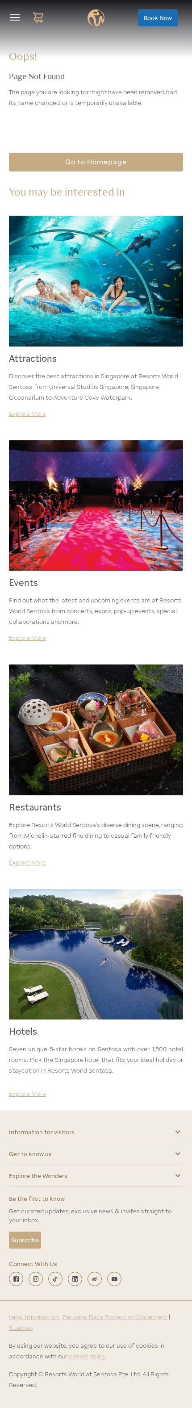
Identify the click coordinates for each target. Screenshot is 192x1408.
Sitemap (21, 1327)
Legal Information (34, 1316)
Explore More (27, 413)
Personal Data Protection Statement (115, 1316)
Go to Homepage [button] (96, 162)
